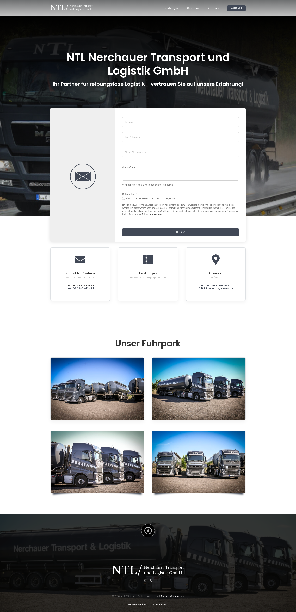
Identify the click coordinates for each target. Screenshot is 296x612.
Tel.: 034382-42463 (80, 285)
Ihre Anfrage (128, 167)
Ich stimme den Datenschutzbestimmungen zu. (150, 198)
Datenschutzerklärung (151, 214)
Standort (215, 273)
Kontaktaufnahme (80, 273)
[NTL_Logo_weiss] (71, 5)
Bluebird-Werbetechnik (172, 596)
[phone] (151, 580)
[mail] (145, 580)
